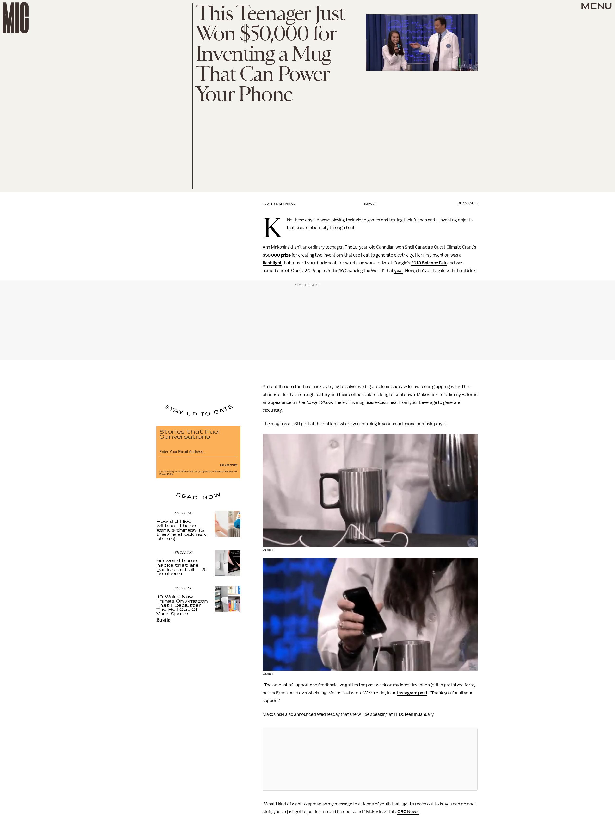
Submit (229, 464)
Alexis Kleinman (281, 204)
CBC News (408, 811)
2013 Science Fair (429, 262)
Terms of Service (224, 471)
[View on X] (370, 759)
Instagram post (412, 693)
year (398, 270)
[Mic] (16, 17)
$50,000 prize (277, 255)
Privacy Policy (166, 474)
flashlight (272, 262)
